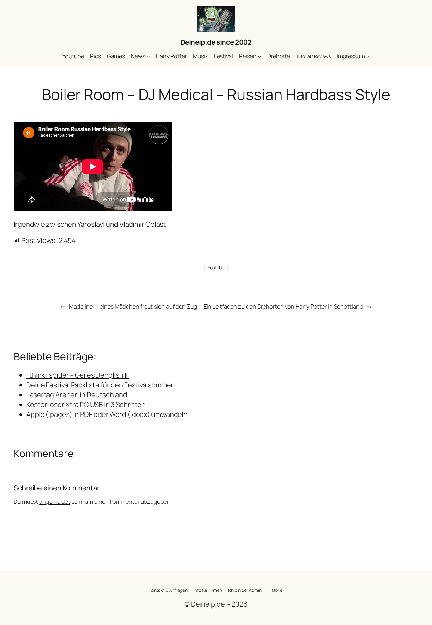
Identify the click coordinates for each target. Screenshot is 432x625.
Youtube (216, 268)
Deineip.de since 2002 (216, 42)
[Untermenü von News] (148, 56)
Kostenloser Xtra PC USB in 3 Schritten (85, 404)
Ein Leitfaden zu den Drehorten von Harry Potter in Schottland (283, 306)
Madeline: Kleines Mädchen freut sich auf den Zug (133, 306)
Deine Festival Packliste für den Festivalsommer (99, 385)
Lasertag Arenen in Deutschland (76, 394)
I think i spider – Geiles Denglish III (77, 375)
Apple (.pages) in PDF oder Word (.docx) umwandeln (107, 414)
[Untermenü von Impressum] (368, 56)
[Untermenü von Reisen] (259, 56)
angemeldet (54, 501)
